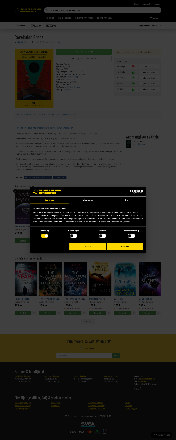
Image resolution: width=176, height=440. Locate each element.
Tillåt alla (125, 247)
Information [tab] (88, 200)
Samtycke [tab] (49, 200)
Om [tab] (126, 200)
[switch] (73, 236)
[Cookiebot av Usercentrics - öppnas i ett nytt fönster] (132, 191)
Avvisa (88, 247)
